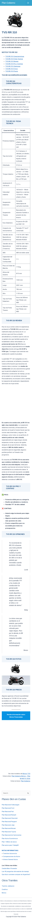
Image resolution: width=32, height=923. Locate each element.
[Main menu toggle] (28, 3)
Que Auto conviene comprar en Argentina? (16, 874)
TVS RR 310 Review (11, 61)
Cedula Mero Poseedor (9, 868)
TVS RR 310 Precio (11, 71)
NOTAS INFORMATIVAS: (10, 850)
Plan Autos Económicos (10, 838)
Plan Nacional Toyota (9, 832)
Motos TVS (26, 773)
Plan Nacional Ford (8, 808)
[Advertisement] (16, 403)
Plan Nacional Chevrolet (10, 818)
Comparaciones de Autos (11, 856)
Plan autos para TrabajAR (10, 845)
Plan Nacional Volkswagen (10, 805)
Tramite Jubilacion (8, 886)
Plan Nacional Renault (9, 815)
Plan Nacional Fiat (8, 811)
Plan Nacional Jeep (8, 825)
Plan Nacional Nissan (9, 828)
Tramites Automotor (10, 853)
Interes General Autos (10, 859)
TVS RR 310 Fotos (11, 69)
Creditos (5, 889)
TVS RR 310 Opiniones (12, 66)
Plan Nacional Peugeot (9, 821)
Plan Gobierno (8, 2)
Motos (4, 893)
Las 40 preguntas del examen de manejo (15, 871)
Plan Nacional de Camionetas (11, 835)
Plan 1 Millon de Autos (9, 842)
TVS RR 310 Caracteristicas (14, 56)
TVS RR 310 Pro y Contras (14, 64)
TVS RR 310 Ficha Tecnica (14, 59)
